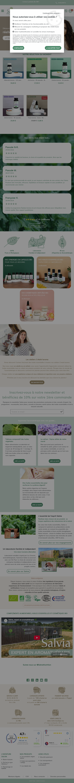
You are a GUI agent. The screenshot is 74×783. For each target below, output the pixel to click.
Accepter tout (54, 48)
